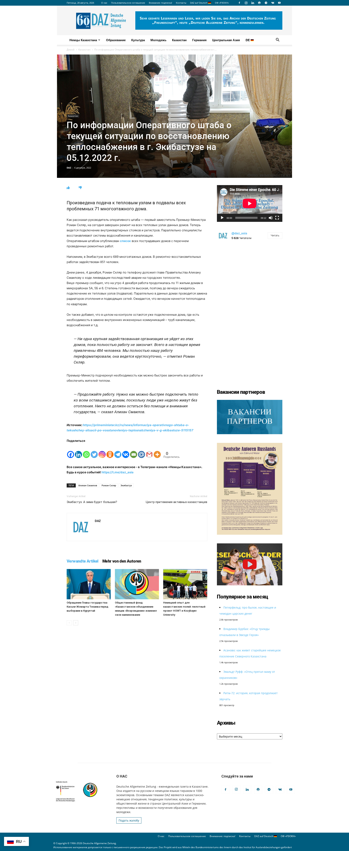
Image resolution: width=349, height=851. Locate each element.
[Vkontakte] (125, 451)
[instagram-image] (249, 277)
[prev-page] (69, 622)
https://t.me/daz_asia (118, 472)
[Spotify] (259, 3)
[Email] (133, 451)
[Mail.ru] (141, 451)
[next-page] (75, 622)
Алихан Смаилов (87, 485)
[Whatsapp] (86, 451)
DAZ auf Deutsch (199, 2)
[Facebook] (239, 3)
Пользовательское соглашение (128, 2)
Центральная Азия (226, 40)
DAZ (69, 167)
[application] (249, 203)
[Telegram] (266, 3)
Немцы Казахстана (83, 40)
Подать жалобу (129, 820)
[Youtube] (279, 3)
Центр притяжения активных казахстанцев (176, 502)
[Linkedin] (253, 3)
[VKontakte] (273, 3)
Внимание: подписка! (160, 2)
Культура (138, 40)
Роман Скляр (109, 485)
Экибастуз (126, 485)
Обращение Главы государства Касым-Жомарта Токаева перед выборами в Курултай (87, 606)
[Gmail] (149, 451)
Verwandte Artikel (82, 561)
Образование (116, 40)
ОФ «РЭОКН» (222, 2)
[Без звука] (271, 218)
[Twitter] (94, 451)
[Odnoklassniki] (110, 451)
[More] (157, 451)
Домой (71, 49)
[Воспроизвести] (222, 218)
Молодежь (158, 40)
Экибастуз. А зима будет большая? (92, 502)
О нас (104, 2)
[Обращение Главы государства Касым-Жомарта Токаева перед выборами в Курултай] (89, 584)
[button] (277, 40)
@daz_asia (239, 233)
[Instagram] (246, 3)
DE (248, 40)
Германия (199, 40)
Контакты (181, 2)
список (125, 241)
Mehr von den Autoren (121, 561)
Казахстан (179, 40)
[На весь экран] (277, 218)
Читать (275, 235)
